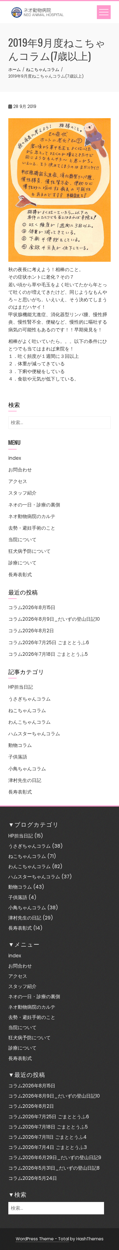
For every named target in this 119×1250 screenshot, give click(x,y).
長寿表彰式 (20, 574)
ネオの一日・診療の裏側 (34, 504)
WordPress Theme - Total (42, 1239)
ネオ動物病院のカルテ (31, 516)
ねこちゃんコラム (27, 710)
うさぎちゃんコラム (29, 699)
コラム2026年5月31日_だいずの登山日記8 (54, 1168)
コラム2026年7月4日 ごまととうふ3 (47, 1147)
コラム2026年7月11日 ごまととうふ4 (47, 1137)
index (14, 458)
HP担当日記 (20, 687)
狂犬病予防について (29, 551)
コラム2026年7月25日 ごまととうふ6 (48, 642)
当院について (22, 539)
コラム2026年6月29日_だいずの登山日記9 (54, 1157)
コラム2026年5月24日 (32, 1178)
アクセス (17, 481)
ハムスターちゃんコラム (34, 733)
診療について (22, 562)
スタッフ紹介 (22, 493)
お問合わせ (20, 469)
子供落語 (17, 757)
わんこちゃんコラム (29, 722)
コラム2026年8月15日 (31, 607)
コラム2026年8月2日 (31, 630)
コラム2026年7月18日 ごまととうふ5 (48, 654)
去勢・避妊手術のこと (31, 528)
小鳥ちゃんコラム (27, 768)
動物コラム (20, 745)
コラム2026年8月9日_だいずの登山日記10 (54, 619)
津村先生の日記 (24, 780)
